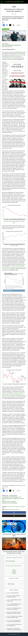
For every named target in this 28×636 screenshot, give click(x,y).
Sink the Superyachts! (14, 592)
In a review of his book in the (5, 76)
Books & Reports (10, 506)
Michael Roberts (8, 509)
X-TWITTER (14, 573)
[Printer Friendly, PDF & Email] (5, 29)
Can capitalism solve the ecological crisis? (11, 497)
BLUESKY (14, 572)
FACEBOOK (14, 571)
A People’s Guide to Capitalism (9, 501)
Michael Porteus (10, 628)
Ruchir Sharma (16, 509)
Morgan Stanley (10, 59)
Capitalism (17, 506)
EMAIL (14, 569)
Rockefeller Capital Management (14, 56)
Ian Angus (9, 612)
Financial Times (20, 55)
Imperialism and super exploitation (9, 502)
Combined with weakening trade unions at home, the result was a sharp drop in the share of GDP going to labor (13, 267)
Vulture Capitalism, (11, 428)
